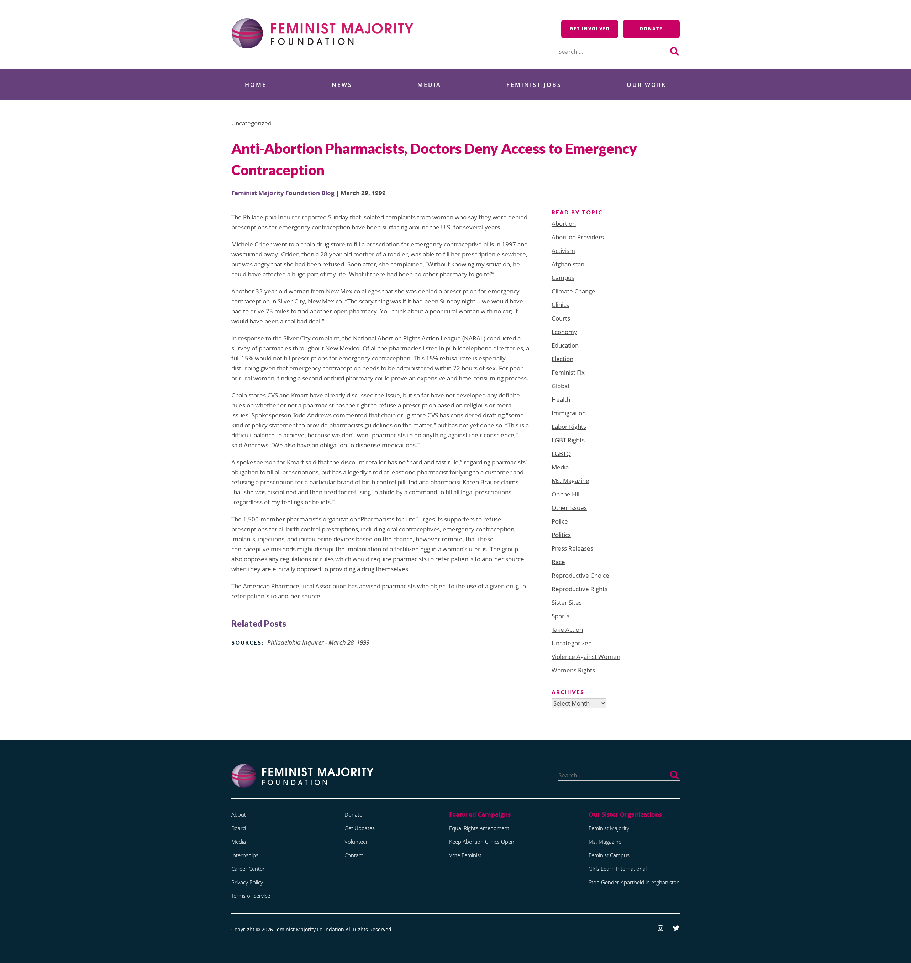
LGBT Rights (568, 440)
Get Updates (359, 828)
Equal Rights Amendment (479, 828)
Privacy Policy (247, 882)
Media (429, 85)
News (342, 85)
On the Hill (566, 494)
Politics (561, 535)
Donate (651, 29)
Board (238, 828)
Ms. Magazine (570, 481)
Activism (563, 250)
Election (562, 359)
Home (256, 85)
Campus (563, 278)
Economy (564, 332)
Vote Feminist (465, 855)
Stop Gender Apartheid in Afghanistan (634, 882)
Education (565, 345)
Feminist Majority (609, 828)
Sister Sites (567, 602)
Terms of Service (250, 895)
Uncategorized (572, 643)
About (238, 814)
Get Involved (590, 29)
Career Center (248, 868)
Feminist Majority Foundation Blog (283, 193)
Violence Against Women (586, 656)
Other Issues (569, 508)
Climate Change (573, 291)
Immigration (569, 413)
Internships (244, 855)
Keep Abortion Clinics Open (481, 841)
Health (561, 399)
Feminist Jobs (534, 85)
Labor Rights (569, 426)
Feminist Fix (568, 372)
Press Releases (572, 548)
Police (560, 521)
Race (558, 562)
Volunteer (356, 841)
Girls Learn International (618, 868)
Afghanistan (568, 264)
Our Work (646, 85)
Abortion (564, 223)
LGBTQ (561, 453)
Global (560, 386)
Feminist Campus (609, 855)
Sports (560, 616)
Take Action (567, 629)
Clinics (560, 305)
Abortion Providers (578, 237)
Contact (353, 855)
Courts (561, 318)
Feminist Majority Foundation (309, 929)
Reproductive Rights (579, 589)
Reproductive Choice (580, 575)
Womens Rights (573, 670)
